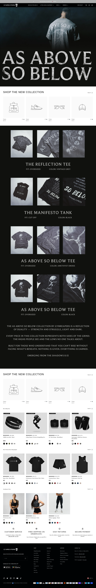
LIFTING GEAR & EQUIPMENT (46, 5)
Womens (35, 570)
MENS (57, 5)
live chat (84, 559)
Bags (35, 563)
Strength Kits (36, 566)
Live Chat (16, 536)
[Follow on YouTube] (17, 578)
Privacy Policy (63, 557)
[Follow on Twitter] (7, 578)
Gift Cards (36, 572)
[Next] (62, 1)
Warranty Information (64, 559)
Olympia (48, 563)
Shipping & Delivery (64, 553)
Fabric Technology (50, 559)
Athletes (48, 557)
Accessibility (62, 561)
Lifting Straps (36, 557)
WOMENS (65, 5)
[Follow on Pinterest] (14, 578)
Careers (48, 553)
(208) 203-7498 (11, 536)
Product (4, 119)
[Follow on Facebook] (4, 578)
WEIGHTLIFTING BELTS (33, 5)
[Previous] (33, 1)
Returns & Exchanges (64, 555)
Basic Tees (36, 561)
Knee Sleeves (36, 555)
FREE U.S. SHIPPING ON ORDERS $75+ (48, 1)
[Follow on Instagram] (11, 578)
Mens (35, 568)
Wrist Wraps (36, 559)
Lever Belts (36, 553)
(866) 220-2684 (82, 556)
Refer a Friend (49, 568)
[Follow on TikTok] (21, 578)
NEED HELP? (80, 5)
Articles (48, 555)
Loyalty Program (50, 566)
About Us (48, 551)
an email (79, 559)
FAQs (61, 563)
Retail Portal (49, 561)
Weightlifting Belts (37, 551)
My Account (62, 551)
